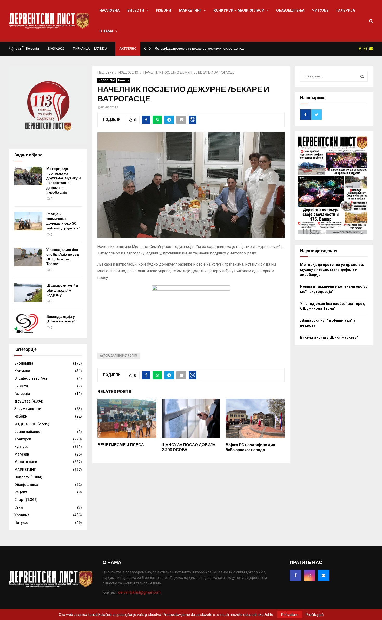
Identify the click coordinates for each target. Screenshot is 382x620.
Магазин (21, 454)
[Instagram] (309, 575)
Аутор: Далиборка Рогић (118, 355)
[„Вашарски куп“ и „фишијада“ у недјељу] (28, 292)
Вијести (135, 10)
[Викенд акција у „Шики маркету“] (28, 323)
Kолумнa (22, 371)
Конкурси (22, 439)
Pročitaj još (315, 614)
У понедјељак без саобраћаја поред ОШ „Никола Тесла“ (62, 257)
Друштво (22, 401)
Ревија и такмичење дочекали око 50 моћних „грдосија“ (63, 221)
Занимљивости (27, 409)
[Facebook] (295, 575)
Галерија (345, 10)
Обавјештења (290, 10)
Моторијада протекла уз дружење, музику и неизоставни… (199, 48)
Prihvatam (289, 614)
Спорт (19, 500)
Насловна (109, 10)
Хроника (21, 515)
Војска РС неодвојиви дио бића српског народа (250, 447)
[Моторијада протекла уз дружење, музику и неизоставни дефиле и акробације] (28, 176)
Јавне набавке (27, 432)
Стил (18, 507)
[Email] (323, 575)
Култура (21, 447)
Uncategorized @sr (31, 378)
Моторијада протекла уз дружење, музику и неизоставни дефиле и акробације (63, 181)
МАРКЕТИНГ (190, 10)
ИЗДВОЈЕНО (107, 80)
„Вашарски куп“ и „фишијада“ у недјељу (62, 290)
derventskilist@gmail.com (139, 592)
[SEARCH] (362, 76)
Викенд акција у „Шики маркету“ (61, 319)
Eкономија (23, 363)
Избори (163, 10)
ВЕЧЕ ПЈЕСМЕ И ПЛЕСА (120, 445)
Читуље (320, 10)
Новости (123, 80)
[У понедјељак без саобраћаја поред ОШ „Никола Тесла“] (28, 257)
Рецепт (20, 492)
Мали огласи (25, 462)
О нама (106, 31)
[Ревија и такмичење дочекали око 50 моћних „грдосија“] (28, 221)
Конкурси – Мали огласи (239, 10)
